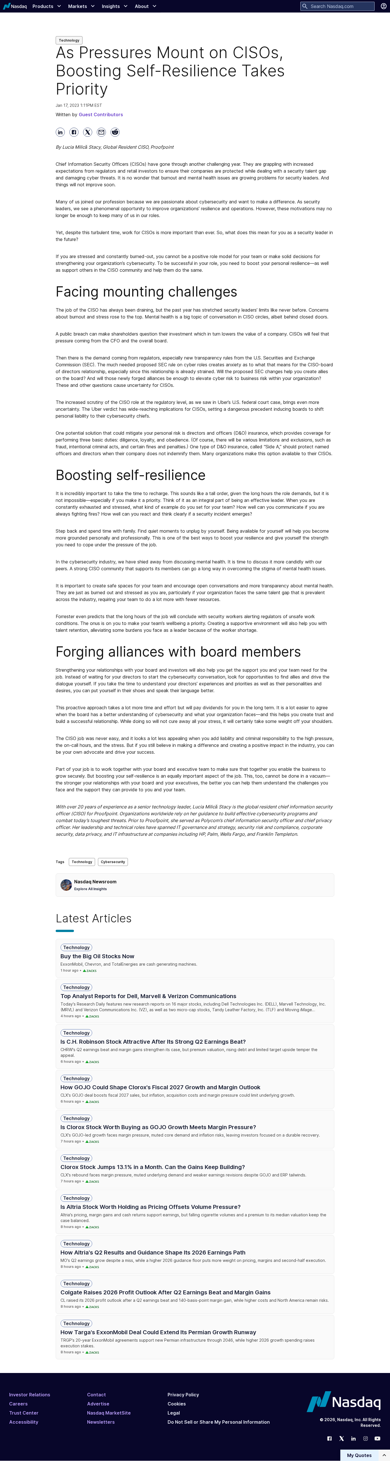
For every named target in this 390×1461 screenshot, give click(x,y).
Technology (69, 40)
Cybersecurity (113, 862)
